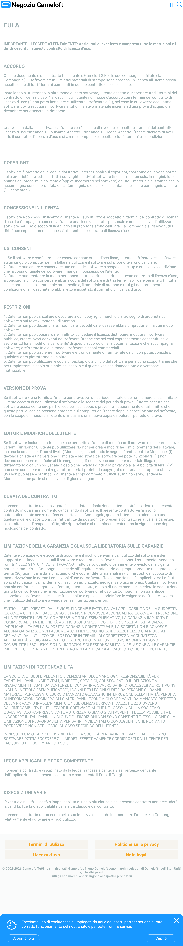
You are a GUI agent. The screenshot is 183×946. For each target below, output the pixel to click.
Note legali (137, 854)
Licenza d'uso (46, 854)
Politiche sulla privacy (137, 844)
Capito (161, 938)
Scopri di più (23, 938)
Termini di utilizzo (46, 844)
